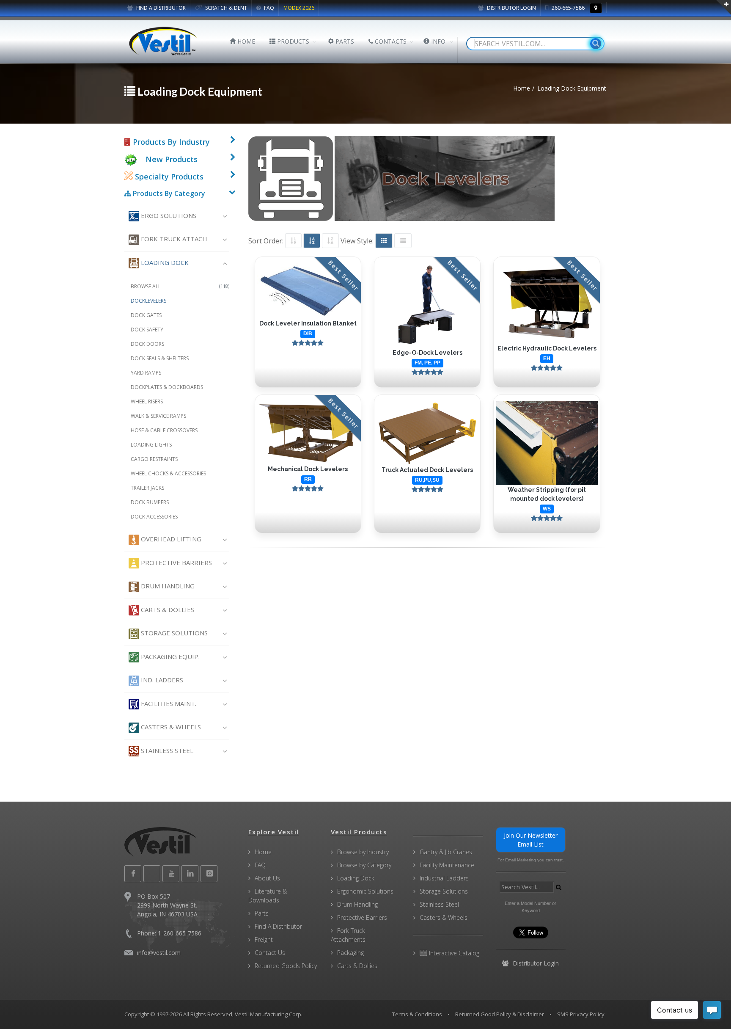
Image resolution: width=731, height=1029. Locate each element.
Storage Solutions (173, 633)
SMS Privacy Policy (581, 1014)
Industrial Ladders (444, 878)
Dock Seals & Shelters (160, 358)
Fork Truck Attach (173, 238)
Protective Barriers (175, 562)
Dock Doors (147, 344)
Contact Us (270, 953)
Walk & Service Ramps (158, 415)
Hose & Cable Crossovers (164, 430)
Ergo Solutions (167, 215)
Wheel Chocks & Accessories (168, 473)
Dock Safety (147, 329)
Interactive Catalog (453, 953)
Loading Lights (151, 444)
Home (263, 852)
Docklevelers (148, 300)
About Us (267, 878)
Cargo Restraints (154, 459)
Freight (264, 939)
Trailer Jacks (147, 487)
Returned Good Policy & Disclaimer (499, 1014)
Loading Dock (164, 262)
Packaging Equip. (169, 656)
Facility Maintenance (447, 865)
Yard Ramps (146, 372)
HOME (245, 41)
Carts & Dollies (166, 609)
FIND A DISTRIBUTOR (160, 7)
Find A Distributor (278, 926)
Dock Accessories (154, 516)
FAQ (268, 7)
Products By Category (168, 193)
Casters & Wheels (170, 727)
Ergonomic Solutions (365, 891)
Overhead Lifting (170, 539)
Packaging (350, 953)
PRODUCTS (292, 41)
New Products (172, 159)
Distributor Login (511, 7)
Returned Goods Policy (286, 966)
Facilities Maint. (167, 703)
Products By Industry (170, 142)
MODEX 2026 (298, 7)
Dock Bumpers (150, 502)
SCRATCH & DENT (225, 7)
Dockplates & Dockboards (167, 387)
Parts (262, 913)
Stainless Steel (166, 750)
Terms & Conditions (417, 1014)
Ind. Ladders (161, 680)
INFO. (438, 41)
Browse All (180, 286)
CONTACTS (390, 41)
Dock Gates (146, 315)
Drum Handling (167, 586)
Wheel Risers (147, 401)
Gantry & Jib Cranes (446, 852)
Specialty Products (168, 176)
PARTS (344, 41)
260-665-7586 (567, 7)
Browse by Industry (363, 852)
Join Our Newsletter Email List (531, 839)
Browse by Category (364, 865)
